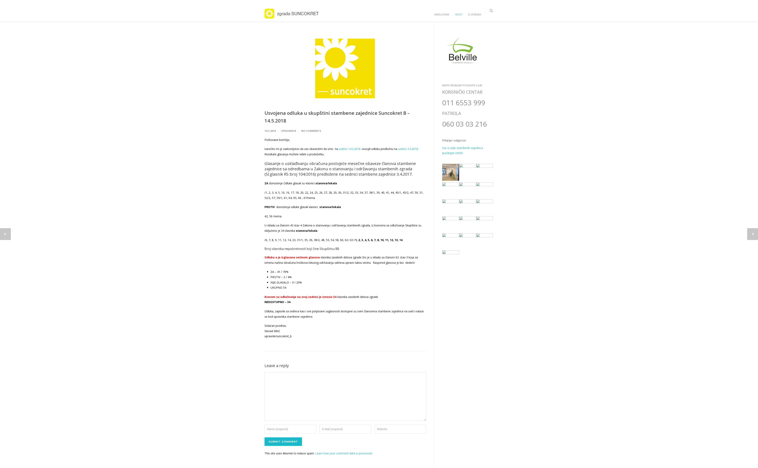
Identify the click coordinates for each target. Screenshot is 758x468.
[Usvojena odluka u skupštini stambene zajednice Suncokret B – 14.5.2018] (345, 68)
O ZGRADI (474, 14)
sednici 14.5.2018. (350, 149)
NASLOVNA (441, 14)
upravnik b (288, 131)
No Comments (311, 131)
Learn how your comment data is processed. (343, 453)
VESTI (458, 14)
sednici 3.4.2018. (408, 149)
